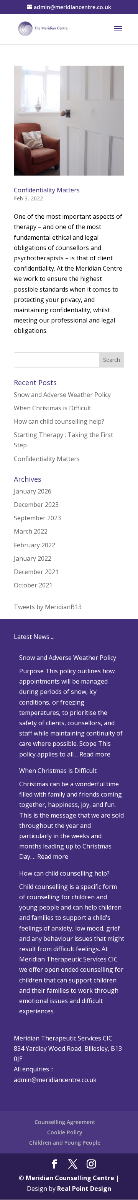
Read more (94, 754)
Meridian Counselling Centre (70, 1178)
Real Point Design (84, 1188)
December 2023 (36, 504)
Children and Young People (64, 1142)
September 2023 (37, 518)
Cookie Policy (64, 1132)
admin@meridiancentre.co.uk (55, 1080)
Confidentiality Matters (47, 190)
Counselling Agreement (64, 1122)
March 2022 (31, 531)
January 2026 (32, 491)
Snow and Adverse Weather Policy (62, 394)
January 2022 (32, 558)
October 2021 (33, 585)
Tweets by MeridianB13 (48, 607)
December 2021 (36, 572)
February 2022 (34, 545)
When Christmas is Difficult (52, 408)
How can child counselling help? (59, 421)
